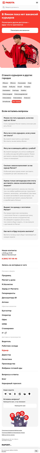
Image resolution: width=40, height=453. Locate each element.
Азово (5, 87)
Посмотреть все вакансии (20, 30)
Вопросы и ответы (10, 374)
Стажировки (8, 328)
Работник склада (10, 346)
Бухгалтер (6, 311)
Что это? (3, 451)
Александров (7, 94)
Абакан (5, 83)
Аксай (19, 87)
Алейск (23, 90)
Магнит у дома (8, 280)
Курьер (5, 350)
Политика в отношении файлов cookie (12, 430)
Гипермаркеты (8, 293)
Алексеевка (7, 98)
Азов (29, 83)
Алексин (27, 98)
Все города (16, 101)
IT (3, 333)
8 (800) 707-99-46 (9, 259)
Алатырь (15, 90)
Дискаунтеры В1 (9, 298)
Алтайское (6, 101)
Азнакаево (22, 83)
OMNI (4, 324)
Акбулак (12, 87)
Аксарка (27, 87)
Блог (4, 379)
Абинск (13, 83)
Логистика (7, 359)
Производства (8, 364)
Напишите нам (20, 406)
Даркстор (6, 355)
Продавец (6, 275)
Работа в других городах (8, 434)
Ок (36, 451)
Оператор (6, 315)
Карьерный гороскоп (11, 383)
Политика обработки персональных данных (13, 432)
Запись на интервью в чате (14, 265)
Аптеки (5, 302)
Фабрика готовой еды (12, 368)
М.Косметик (7, 284)
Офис (4, 319)
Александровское (20, 94)
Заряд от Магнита (10, 289)
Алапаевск (6, 90)
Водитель (6, 341)
